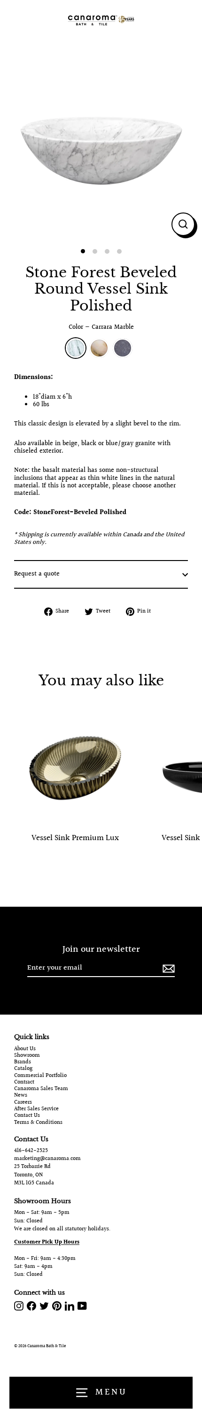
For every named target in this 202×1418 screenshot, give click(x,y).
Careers (23, 1103)
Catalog (23, 1069)
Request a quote (37, 574)
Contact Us (27, 1116)
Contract (24, 1082)
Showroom (27, 1056)
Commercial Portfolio (40, 1076)
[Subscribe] (167, 968)
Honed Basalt (122, 348)
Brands (22, 1062)
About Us (25, 1049)
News (20, 1095)
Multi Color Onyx (99, 348)
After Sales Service (36, 1109)
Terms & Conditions (38, 1123)
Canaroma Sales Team (41, 1089)
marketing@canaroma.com (47, 1158)
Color (101, 327)
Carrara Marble (75, 348)
